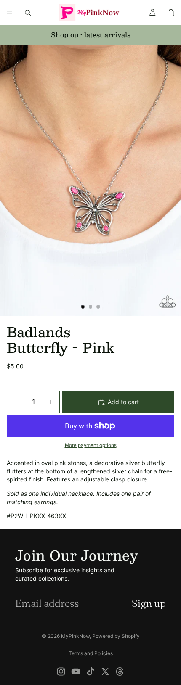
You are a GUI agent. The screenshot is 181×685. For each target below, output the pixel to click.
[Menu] (9, 12)
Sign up (149, 603)
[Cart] (171, 12)
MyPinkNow (75, 636)
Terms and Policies (91, 653)
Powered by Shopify (116, 636)
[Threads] (120, 671)
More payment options (91, 445)
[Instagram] (61, 671)
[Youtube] (76, 671)
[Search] (28, 12)
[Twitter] (105, 671)
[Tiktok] (90, 671)
